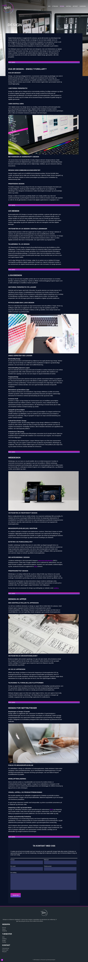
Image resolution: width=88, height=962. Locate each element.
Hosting (68, 6)
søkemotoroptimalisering (45, 560)
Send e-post (5, 950)
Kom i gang (11, 62)
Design (62, 6)
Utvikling (55, 6)
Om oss (4, 927)
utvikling (56, 588)
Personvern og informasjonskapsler (48, 959)
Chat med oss (5, 948)
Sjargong (83, 6)
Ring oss (4, 951)
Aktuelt (75, 6)
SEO (49, 6)
